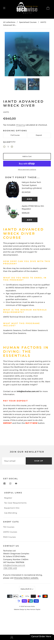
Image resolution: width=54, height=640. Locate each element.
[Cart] (48, 8)
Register (8, 498)
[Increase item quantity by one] (12, 147)
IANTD (6, 112)
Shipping (20, 125)
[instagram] (10, 483)
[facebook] (4, 483)
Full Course (15, 135)
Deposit (39, 135)
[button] (9, 54)
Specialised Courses (28, 22)
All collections (9, 22)
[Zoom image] (27, 54)
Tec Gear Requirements (15, 503)
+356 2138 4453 (10, 568)
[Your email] (14, 460)
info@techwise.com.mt (14, 565)
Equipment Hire (11, 508)
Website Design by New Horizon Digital (27, 609)
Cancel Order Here (41, 636)
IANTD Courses (10, 532)
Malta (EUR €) (26, 589)
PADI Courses (9, 537)
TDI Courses (8, 527)
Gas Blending (10, 513)
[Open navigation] (6, 8)
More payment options (27, 169)
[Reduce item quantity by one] (4, 147)
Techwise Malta (29, 606)
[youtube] (16, 483)
